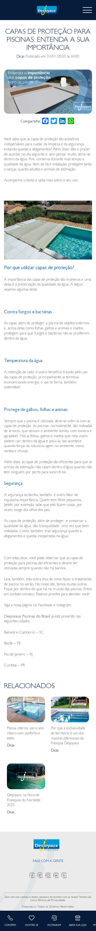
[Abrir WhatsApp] (83, 917)
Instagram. (64, 606)
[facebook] (34, 875)
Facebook (45, 606)
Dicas (20, 57)
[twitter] (42, 875)
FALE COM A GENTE (48, 861)
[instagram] (50, 875)
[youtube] (64, 875)
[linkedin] (58, 875)
